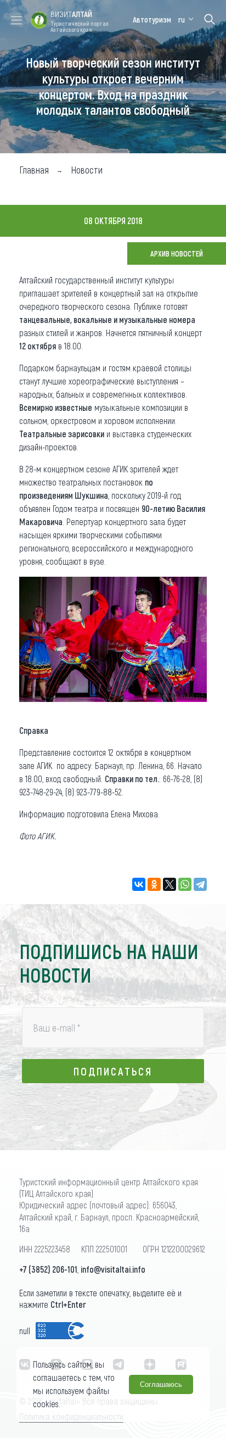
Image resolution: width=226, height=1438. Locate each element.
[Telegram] (200, 884)
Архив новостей (176, 253)
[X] (169, 884)
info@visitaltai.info (113, 1269)
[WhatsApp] (184, 884)
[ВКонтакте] (138, 884)
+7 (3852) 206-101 (48, 1269)
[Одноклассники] (154, 884)
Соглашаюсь (161, 1384)
